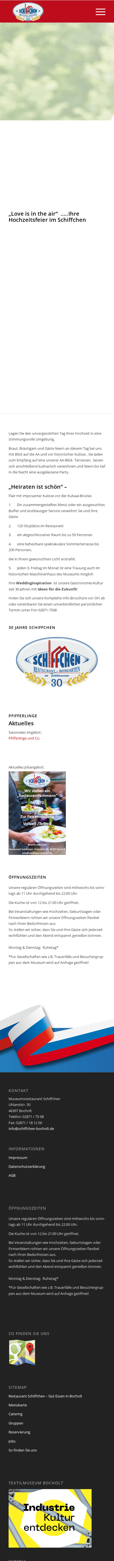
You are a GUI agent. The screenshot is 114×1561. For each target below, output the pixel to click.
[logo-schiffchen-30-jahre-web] (47, 11)
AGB (12, 1175)
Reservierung (19, 1431)
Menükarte (18, 1404)
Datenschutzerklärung (27, 1166)
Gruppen (16, 1423)
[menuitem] (97, 11)
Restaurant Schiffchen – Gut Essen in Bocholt (45, 1396)
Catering (15, 1413)
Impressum (18, 1157)
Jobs (12, 1441)
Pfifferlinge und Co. (24, 738)
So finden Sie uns (23, 1450)
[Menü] (97, 11)
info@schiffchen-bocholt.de (31, 1128)
